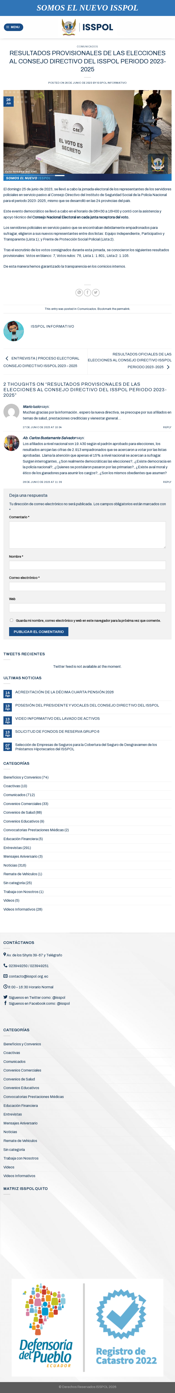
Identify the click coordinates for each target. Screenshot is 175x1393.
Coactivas (11, 786)
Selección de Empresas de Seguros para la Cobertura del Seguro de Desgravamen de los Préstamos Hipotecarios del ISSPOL (86, 747)
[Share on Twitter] (96, 292)
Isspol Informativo (112, 82)
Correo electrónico (24, 578)
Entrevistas (12, 848)
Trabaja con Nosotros (21, 892)
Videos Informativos (19, 909)
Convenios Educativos (21, 821)
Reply (167, 427)
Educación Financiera (20, 839)
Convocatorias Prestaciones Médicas (33, 830)
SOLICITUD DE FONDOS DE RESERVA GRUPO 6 (57, 731)
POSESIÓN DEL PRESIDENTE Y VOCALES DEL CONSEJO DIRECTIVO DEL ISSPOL (87, 705)
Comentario (19, 517)
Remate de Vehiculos (20, 874)
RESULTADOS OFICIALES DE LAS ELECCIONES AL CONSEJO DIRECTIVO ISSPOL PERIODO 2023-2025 (130, 360)
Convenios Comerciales (22, 804)
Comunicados (87, 46)
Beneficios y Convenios (22, 777)
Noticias (10, 865)
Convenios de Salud (19, 812)
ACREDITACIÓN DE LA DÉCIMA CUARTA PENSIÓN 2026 (64, 692)
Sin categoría (14, 883)
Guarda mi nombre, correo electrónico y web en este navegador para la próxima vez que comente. (88, 620)
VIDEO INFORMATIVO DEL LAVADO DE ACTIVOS (57, 718)
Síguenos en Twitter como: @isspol (37, 997)
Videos (8, 900)
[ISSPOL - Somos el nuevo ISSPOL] (87, 27)
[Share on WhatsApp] (79, 292)
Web (12, 599)
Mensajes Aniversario (20, 856)
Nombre (16, 556)
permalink (123, 309)
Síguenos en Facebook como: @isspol (39, 1003)
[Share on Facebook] (87, 292)
